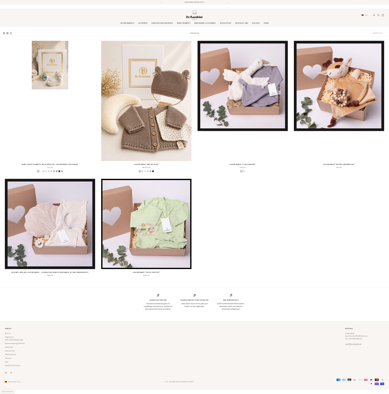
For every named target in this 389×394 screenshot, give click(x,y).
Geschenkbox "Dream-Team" (146, 164)
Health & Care (241, 23)
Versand (8, 358)
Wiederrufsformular (12, 365)
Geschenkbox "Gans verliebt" (242, 164)
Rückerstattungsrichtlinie (15, 343)
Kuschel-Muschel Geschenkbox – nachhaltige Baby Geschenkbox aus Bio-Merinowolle (50, 272)
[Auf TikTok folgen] (11, 373)
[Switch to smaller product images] (7, 33)
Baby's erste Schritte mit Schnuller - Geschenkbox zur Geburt (50, 164)
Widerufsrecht (10, 354)
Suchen (8, 333)
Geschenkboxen (127, 23)
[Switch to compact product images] (11, 33)
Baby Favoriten (183, 23)
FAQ (6, 362)
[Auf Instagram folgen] (6, 373)
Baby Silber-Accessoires (205, 23)
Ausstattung (225, 23)
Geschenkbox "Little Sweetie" (146, 272)
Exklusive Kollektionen (162, 23)
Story (266, 23)
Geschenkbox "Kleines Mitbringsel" (339, 164)
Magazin (256, 23)
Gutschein (142, 23)
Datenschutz (10, 351)
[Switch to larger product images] (4, 33)
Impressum (9, 347)
